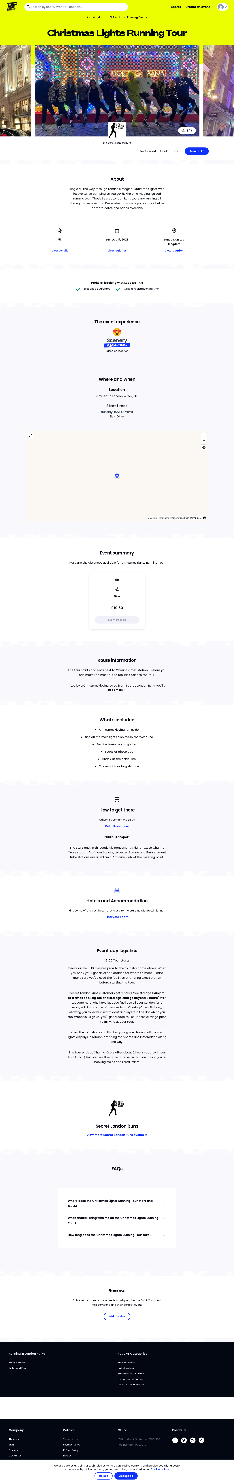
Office (122, 1430)
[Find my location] (204, 447)
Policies (69, 1430)
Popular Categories (132, 1353)
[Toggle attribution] (204, 518)
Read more (115, 690)
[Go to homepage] (12, 7)
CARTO (165, 517)
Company (16, 1430)
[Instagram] (194, 1444)
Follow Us (179, 1430)
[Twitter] (185, 1444)
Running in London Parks (27, 1353)
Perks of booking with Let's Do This (117, 283)
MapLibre (152, 517)
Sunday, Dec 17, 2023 (117, 412)
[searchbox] (76, 7)
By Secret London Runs (117, 143)
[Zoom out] (204, 440)
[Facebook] (176, 1444)
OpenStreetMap (180, 517)
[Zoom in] (204, 435)
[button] (117, 476)
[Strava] (203, 1444)
